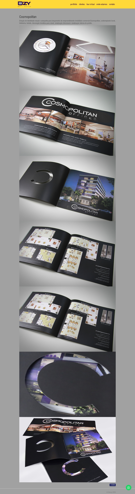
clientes (82, 4)
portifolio (73, 4)
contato (112, 4)
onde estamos (101, 4)
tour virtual (91, 4)
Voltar (113, 484)
